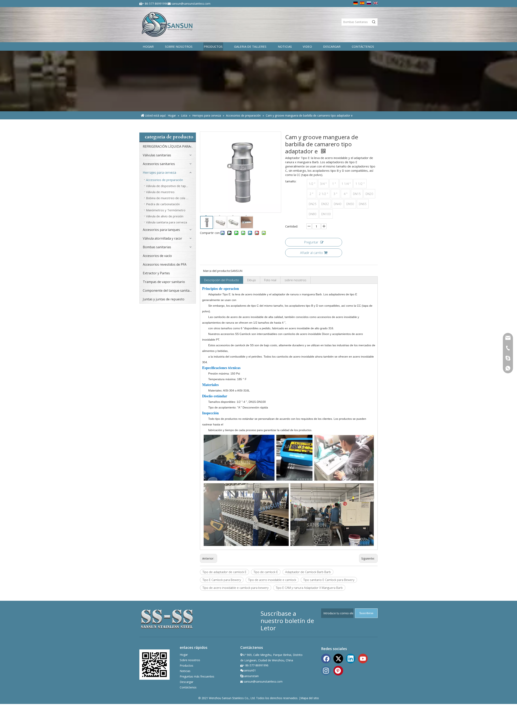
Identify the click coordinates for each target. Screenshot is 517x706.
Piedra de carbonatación (163, 204)
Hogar (184, 655)
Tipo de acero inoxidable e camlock (272, 580)
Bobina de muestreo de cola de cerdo (171, 198)
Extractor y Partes (156, 273)
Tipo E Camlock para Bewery (222, 580)
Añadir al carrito (311, 252)
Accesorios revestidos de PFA (164, 264)
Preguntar (311, 242)
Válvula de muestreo (160, 192)
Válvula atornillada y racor (162, 238)
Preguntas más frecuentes (197, 676)
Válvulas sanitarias (157, 155)
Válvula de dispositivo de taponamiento (171, 186)
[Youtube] (363, 658)
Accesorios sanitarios (159, 164)
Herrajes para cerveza (159, 172)
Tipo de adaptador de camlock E (224, 572)
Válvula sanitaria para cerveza (166, 222)
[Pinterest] (338, 670)
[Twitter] (338, 658)
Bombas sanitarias (157, 247)
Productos (186, 665)
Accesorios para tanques (161, 229)
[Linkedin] (350, 658)
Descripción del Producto (221, 280)
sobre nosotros (295, 280)
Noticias (185, 671)
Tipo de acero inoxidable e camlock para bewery (236, 588)
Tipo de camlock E (266, 572)
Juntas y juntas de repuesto (163, 299)
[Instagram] (326, 670)
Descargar (186, 682)
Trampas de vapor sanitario (164, 282)
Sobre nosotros (190, 660)
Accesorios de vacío (157, 256)
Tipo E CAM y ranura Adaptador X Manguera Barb (309, 588)
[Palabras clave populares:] (373, 22)
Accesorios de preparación (164, 180)
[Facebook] (326, 658)
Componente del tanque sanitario (168, 290)
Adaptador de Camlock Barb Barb (308, 572)
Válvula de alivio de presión (164, 216)
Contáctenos (188, 687)
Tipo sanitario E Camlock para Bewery (328, 580)
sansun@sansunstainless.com (190, 3)
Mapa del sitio (310, 698)
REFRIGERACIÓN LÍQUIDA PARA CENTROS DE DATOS (169, 146)
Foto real (270, 280)
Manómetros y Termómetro (165, 210)
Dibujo (251, 280)
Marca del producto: (217, 271)
